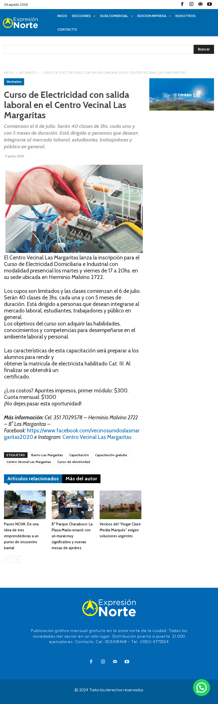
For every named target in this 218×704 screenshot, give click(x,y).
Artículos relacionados (33, 478)
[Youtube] (209, 4)
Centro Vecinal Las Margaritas (96, 437)
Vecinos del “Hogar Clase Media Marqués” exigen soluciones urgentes (120, 530)
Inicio (9, 72)
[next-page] (16, 559)
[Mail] (200, 4)
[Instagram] (191, 4)
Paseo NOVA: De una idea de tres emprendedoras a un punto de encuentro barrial (21, 536)
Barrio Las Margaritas (47, 455)
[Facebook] (182, 4)
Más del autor (81, 478)
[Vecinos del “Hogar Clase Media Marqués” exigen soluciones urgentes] (120, 505)
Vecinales (27, 72)
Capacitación (79, 455)
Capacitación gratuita (111, 455)
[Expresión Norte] (26, 23)
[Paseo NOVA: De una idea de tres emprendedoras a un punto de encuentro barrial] (25, 505)
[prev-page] (7, 559)
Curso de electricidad (73, 462)
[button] (201, 687)
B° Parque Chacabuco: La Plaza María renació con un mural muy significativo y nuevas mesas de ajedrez (72, 536)
